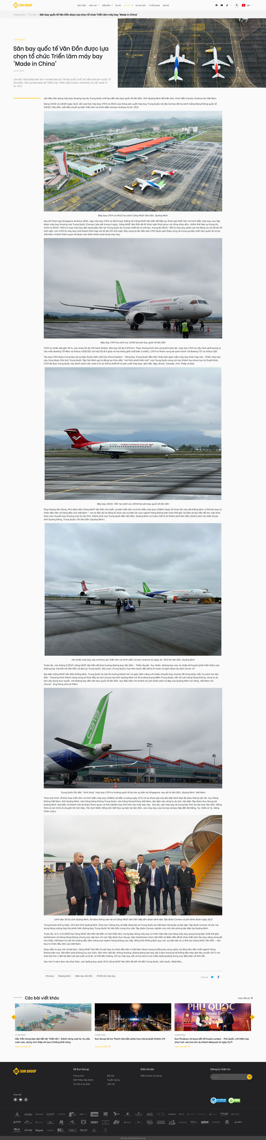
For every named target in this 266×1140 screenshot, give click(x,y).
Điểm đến (106, 5)
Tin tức (127, 5)
